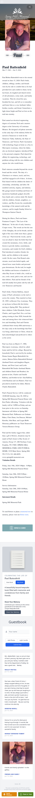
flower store (24, 514)
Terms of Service (22, 789)
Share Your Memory (12, 612)
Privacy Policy (12, 789)
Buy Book (20, 582)
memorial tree (26, 511)
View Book (9, 582)
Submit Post (17, 645)
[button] (17, 753)
